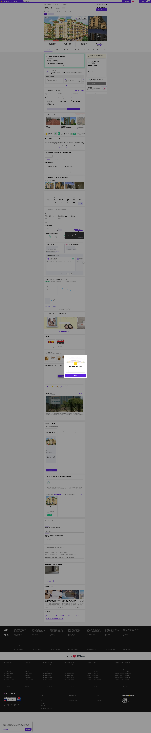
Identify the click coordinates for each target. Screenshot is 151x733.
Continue (76, 375)
